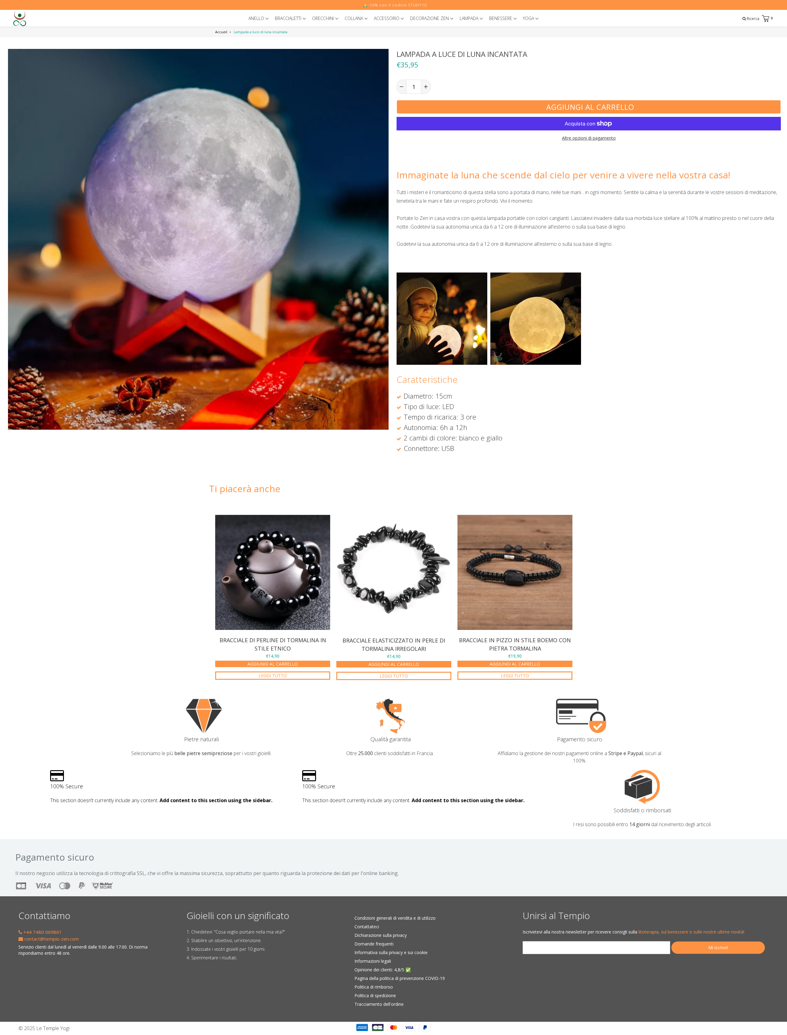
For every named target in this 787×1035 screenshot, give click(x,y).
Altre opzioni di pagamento (589, 138)
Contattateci (366, 927)
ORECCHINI (323, 18)
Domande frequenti (374, 944)
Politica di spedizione (375, 995)
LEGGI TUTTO (273, 676)
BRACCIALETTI (289, 18)
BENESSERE (501, 18)
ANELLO (256, 18)
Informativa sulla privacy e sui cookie (391, 952)
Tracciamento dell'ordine (379, 1004)
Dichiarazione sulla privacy (380, 935)
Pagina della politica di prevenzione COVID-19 (399, 978)
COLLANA (354, 18)
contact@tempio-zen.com (51, 939)
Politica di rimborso (373, 987)
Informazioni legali (372, 961)
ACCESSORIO (387, 18)
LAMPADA (470, 18)
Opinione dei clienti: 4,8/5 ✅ (382, 970)
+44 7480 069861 (42, 932)
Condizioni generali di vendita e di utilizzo (395, 918)
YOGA (529, 18)
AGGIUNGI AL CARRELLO (272, 664)
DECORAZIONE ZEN (430, 18)
